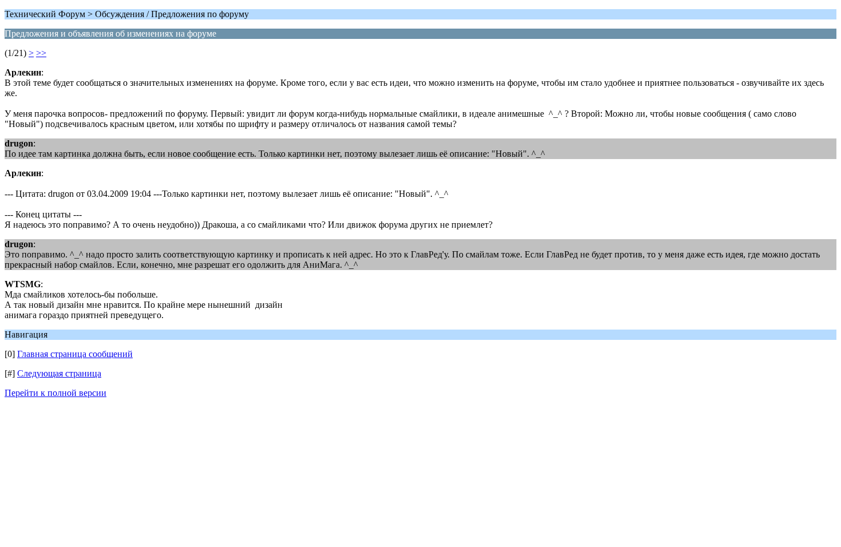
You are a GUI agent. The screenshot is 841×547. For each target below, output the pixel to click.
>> (41, 53)
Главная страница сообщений (75, 354)
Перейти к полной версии (55, 393)
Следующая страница (59, 373)
